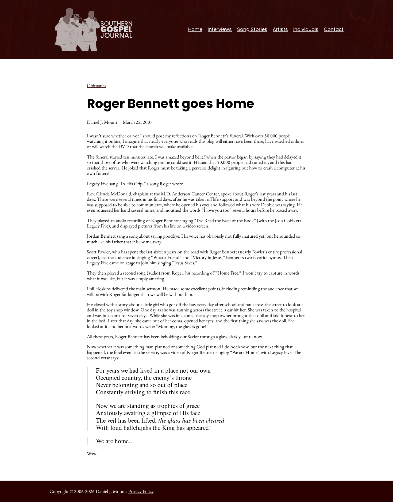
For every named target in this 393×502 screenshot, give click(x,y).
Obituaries (96, 85)
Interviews (220, 29)
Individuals (305, 29)
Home (195, 29)
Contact (334, 29)
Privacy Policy (140, 491)
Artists (280, 29)
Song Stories (252, 29)
